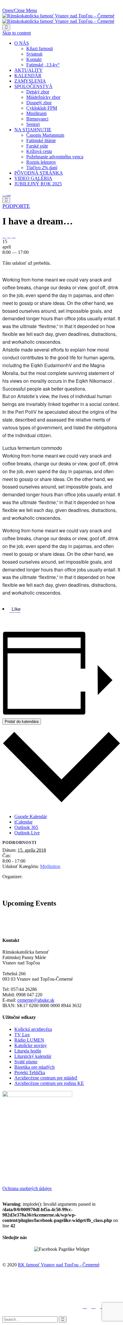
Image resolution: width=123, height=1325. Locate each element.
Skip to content (16, 32)
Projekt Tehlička (29, 1072)
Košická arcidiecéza (33, 1029)
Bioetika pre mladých (34, 1067)
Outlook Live (27, 832)
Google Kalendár (30, 816)
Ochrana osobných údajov (27, 1188)
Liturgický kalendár (32, 1056)
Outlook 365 (26, 827)
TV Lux (22, 1034)
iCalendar (23, 821)
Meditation (50, 866)
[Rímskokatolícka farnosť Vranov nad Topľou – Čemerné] (58, 18)
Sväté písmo (25, 1061)
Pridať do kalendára (22, 721)
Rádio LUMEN (29, 1040)
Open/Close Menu (19, 10)
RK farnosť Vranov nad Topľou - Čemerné (58, 1264)
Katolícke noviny (30, 1045)
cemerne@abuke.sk (35, 1000)
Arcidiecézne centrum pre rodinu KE (49, 1083)
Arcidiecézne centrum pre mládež (45, 1077)
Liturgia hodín (27, 1050)
